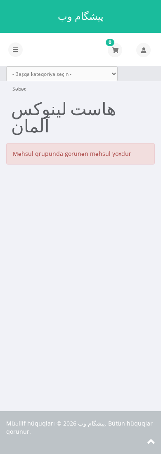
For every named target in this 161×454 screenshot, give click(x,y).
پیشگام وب (81, 16)
